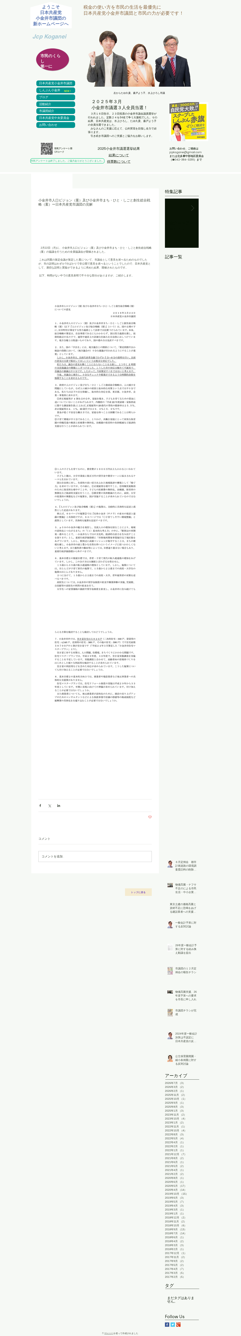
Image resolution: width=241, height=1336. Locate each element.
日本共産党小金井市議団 (55, 83)
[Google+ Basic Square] (178, 1324)
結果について (119, 155)
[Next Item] (192, 208)
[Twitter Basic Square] (173, 1324)
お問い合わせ (48, 125)
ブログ (43, 97)
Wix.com (108, 1333)
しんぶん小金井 (49, 90)
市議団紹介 (46, 111)
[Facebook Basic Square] (167, 1324)
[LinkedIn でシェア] (58, 805)
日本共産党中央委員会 (54, 118)
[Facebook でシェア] (40, 805)
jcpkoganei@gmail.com (185, 152)
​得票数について (119, 161)
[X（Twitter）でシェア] (49, 805)
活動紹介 (45, 104)
